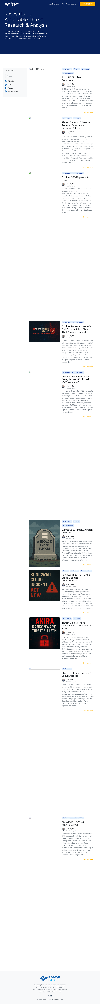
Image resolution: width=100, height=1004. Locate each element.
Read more (87, 112)
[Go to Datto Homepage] (12, 4)
